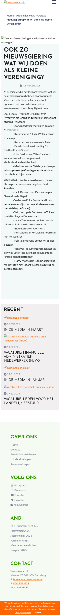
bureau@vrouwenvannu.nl (27, 579)
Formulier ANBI (19, 540)
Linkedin (19, 499)
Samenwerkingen (20, 464)
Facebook (20, 490)
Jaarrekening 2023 (21, 535)
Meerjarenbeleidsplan (23, 545)
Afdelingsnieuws (25, 15)
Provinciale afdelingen (23, 454)
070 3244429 (21, 583)
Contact (15, 449)
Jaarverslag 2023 (20, 530)
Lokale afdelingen (20, 459)
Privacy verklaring (23, 612)
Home (10, 15)
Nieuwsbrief (20, 504)
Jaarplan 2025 (18, 550)
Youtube (19, 495)
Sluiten (38, 612)
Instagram (20, 485)
